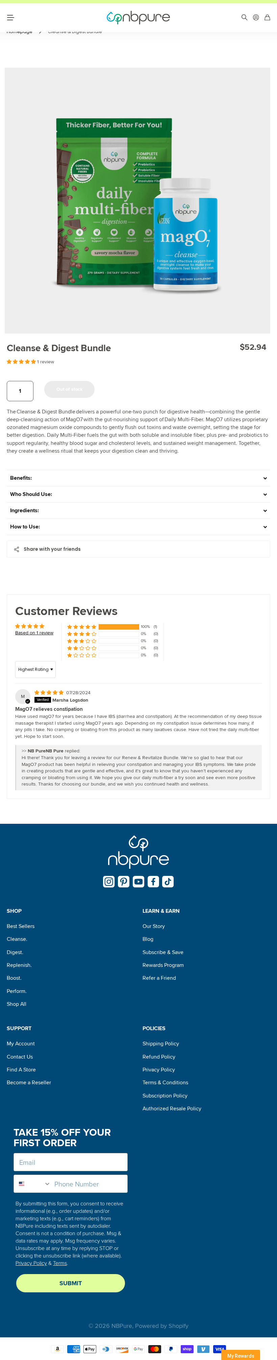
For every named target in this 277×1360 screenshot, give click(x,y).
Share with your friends (52, 549)
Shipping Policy (161, 1043)
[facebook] (153, 881)
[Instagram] (109, 882)
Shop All (16, 1004)
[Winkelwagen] (267, 17)
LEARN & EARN (161, 911)
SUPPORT (19, 1028)
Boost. (14, 978)
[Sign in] (256, 17)
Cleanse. (17, 939)
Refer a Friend (159, 978)
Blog (148, 939)
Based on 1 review (34, 633)
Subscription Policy (165, 1095)
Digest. (15, 952)
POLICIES (154, 1028)
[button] (22, 362)
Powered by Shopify (161, 1326)
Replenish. (19, 965)
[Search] (245, 17)
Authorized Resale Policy (172, 1108)
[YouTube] (139, 882)
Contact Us (20, 1056)
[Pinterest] (124, 882)
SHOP (14, 911)
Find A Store (21, 1069)
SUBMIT (70, 1283)
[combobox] (32, 1184)
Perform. (17, 991)
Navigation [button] (10, 17)
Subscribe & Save (163, 952)
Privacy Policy (159, 1069)
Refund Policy (159, 1056)
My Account (21, 1043)
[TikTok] (168, 882)
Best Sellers (20, 926)
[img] (49, 693)
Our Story (154, 926)
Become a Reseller (29, 1082)
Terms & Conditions (165, 1082)
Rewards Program (163, 965)
